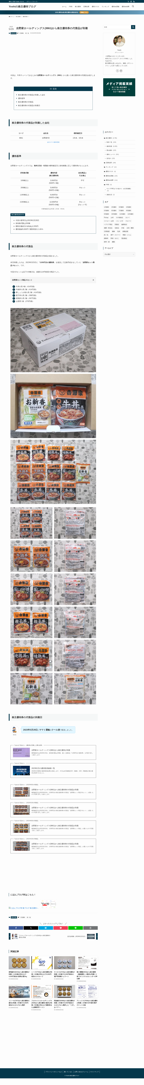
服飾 (113, 231)
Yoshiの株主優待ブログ (22, 6)
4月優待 (128, 207)
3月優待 (121, 207)
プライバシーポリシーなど (53, 1072)
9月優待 (106, 214)
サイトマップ (94, 1072)
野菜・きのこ (115, 238)
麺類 (113, 242)
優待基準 (21, 98)
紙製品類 (125, 231)
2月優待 (22, 33)
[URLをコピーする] (90, 928)
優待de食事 (111, 180)
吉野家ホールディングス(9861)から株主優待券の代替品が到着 (55, 790)
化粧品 (117, 228)
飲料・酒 (107, 242)
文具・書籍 (130, 228)
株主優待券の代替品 (25, 102)
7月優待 (121, 210)
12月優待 (130, 214)
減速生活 (111, 194)
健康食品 (124, 224)
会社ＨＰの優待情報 (53, 142)
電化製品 (124, 238)
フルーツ (128, 221)
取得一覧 (111, 142)
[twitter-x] (128, 1)
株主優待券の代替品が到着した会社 (31, 95)
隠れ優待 (111, 150)
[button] (16, 928)
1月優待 (106, 207)
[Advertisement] (53, 52)
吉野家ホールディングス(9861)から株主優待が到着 (51, 750)
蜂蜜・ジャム (127, 235)
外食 (122, 228)
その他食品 (119, 217)
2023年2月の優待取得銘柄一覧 (43, 768)
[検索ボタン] (133, 6)
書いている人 (68, 1072)
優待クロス (111, 171)
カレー (127, 217)
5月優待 (106, 210)
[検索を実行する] (133, 27)
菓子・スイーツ (115, 235)
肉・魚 (27, 33)
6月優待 (113, 210)
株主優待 (111, 138)
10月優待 (114, 214)
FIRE (109, 184)
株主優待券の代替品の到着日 (29, 105)
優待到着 (13, 33)
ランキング (111, 167)
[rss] (134, 1)
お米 (112, 217)
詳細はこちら (84, 12)
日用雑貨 (107, 231)
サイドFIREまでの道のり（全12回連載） (119, 189)
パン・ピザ (119, 221)
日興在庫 (111, 163)
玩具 (118, 231)
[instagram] (131, 1)
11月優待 (122, 214)
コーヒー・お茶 (109, 221)
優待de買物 (111, 176)
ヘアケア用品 (108, 224)
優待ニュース (113, 154)
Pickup (106, 217)
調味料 (106, 238)
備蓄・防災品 (108, 228)
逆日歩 (111, 158)
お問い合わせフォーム (81, 1072)
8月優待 (128, 210)
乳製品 (117, 224)
